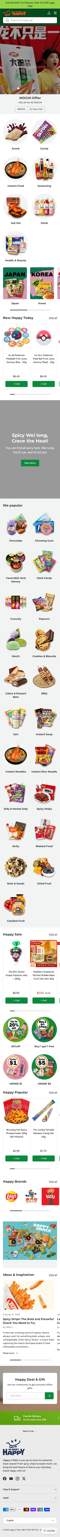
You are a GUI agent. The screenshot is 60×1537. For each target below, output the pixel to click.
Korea (42, 303)
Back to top (28, 1431)
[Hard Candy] (44, 561)
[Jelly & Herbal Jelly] (16, 792)
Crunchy (15, 618)
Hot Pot (16, 223)
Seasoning (44, 185)
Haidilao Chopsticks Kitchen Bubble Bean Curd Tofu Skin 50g (44, 975)
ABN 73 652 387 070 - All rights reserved (37, 1530)
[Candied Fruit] (16, 904)
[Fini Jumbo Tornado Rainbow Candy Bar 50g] (43, 1111)
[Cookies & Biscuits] (44, 639)
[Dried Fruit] (44, 867)
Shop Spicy (30, 463)
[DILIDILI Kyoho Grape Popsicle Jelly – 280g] (16, 953)
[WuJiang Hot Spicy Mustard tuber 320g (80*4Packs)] (16, 1111)
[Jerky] (16, 829)
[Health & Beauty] (15, 243)
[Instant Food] (15, 169)
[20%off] (15, 1029)
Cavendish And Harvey (16, 580)
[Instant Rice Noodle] (44, 755)
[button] (55, 13)
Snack (16, 148)
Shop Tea (12, 77)
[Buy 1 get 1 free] (44, 1029)
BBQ (44, 693)
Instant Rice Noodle (44, 771)
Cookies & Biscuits (44, 656)
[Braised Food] (44, 829)
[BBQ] (44, 676)
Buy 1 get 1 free (44, 1046)
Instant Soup (44, 734)
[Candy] (44, 131)
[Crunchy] (16, 602)
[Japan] (15, 283)
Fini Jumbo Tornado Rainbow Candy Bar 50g (43, 1133)
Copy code (37, 109)
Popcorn (44, 618)
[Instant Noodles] (16, 755)
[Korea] (42, 283)
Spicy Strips (44, 808)
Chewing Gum (44, 540)
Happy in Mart (15, 1530)
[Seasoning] (44, 169)
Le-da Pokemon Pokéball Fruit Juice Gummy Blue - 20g (16, 359)
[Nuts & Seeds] (16, 867)
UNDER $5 (44, 1083)
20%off (15, 1046)
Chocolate (15, 540)
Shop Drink (32, 77)
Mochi (16, 656)
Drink (44, 223)
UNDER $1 (15, 1083)
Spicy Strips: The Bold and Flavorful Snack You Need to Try (28, 1320)
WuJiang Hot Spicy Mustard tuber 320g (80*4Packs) (16, 1133)
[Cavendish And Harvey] (16, 561)
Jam (15, 734)
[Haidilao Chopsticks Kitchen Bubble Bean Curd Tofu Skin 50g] (43, 953)
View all (53, 317)
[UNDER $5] (44, 1067)
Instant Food (16, 185)
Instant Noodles (16, 771)
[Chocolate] (16, 524)
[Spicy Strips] (44, 792)
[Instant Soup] (44, 717)
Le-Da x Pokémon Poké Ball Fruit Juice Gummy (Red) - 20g (43, 359)
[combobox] (30, 20)
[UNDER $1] (15, 1067)
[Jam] (16, 717)
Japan (15, 303)
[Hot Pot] (15, 206)
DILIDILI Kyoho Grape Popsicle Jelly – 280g (17, 975)
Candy (44, 148)
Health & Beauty (15, 260)
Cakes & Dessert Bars (15, 695)
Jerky (15, 846)
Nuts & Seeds (15, 883)
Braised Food (44, 846)
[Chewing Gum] (44, 524)
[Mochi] (16, 639)
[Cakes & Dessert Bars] (16, 676)
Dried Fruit (44, 883)
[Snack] (15, 131)
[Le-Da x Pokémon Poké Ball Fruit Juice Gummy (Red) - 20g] (43, 337)
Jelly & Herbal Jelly (16, 808)
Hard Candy (44, 578)
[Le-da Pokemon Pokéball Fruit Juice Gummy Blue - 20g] (16, 337)
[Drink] (44, 206)
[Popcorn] (44, 602)
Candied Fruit (16, 920)
